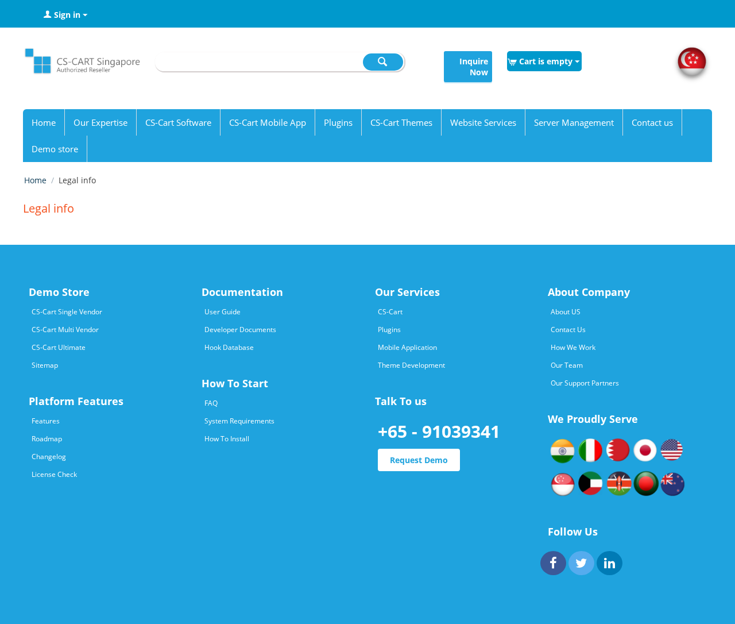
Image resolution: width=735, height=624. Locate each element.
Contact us (652, 122)
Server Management (574, 122)
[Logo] (81, 64)
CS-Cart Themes (401, 122)
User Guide (222, 312)
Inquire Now (473, 67)
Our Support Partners (585, 383)
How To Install (226, 439)
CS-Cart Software (178, 122)
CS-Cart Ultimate (59, 347)
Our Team (567, 365)
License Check (54, 474)
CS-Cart (390, 312)
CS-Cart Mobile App (267, 122)
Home (44, 122)
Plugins (338, 122)
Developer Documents (240, 329)
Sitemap (45, 365)
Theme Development (411, 365)
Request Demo (419, 459)
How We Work (573, 347)
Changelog (49, 456)
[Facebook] (553, 563)
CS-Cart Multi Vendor (65, 329)
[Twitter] (581, 563)
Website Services (483, 122)
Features (46, 421)
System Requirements (239, 421)
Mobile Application (407, 347)
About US (566, 312)
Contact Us (568, 329)
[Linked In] (609, 563)
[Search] (383, 62)
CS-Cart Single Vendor (67, 312)
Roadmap (47, 439)
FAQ (211, 403)
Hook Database (229, 347)
